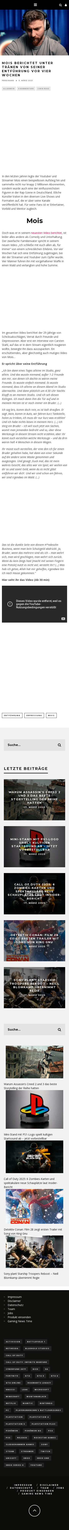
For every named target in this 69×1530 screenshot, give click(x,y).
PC (7, 1410)
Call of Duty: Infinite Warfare (26, 1362)
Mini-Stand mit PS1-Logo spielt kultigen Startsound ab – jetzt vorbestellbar (34, 845)
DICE (35, 1369)
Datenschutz (15, 1305)
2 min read (43, 88)
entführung (12, 715)
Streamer (27, 1451)
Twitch (45, 1451)
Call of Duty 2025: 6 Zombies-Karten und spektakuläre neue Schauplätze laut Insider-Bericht (34, 891)
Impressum (15, 1297)
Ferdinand (8, 80)
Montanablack (36, 1396)
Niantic (28, 1403)
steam (10, 1451)
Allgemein (9, 88)
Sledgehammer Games (20, 1444)
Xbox (27, 1458)
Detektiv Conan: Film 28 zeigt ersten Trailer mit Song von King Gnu (34, 938)
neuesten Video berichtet (46, 233)
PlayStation (14, 1417)
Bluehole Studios (37, 1348)
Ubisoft (11, 1458)
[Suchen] (60, 5)
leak (25, 1389)
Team (11, 1309)
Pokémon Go (33, 1430)
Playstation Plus (44, 1424)
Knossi (10, 1389)
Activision (13, 1341)
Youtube (36, 1465)
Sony (44, 1444)
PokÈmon (12, 1430)
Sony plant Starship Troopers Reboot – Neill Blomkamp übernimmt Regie (34, 985)
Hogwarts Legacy (39, 1382)
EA (46, 1369)
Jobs (10, 1313)
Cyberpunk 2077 (16, 1369)
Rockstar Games (45, 1437)
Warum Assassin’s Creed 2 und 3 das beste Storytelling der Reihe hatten (35, 798)
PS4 (50, 1430)
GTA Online (13, 1382)
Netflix (11, 1403)
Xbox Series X (15, 1465)
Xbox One (43, 1458)
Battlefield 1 (36, 1341)
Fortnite (12, 1376)
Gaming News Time (20, 1321)
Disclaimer (14, 1301)
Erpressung (34, 715)
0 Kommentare (26, 88)
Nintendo (46, 1403)
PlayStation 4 (39, 1417)
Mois (51, 715)
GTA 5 (40, 1376)
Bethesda (12, 1348)
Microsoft (42, 1389)
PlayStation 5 (15, 1424)
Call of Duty (14, 1355)
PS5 (8, 1437)
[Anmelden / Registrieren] (66, 5)
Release (22, 1437)
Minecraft (13, 1396)
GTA (27, 1376)
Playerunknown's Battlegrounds (38, 1410)
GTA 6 (54, 1376)
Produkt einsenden (19, 1317)
